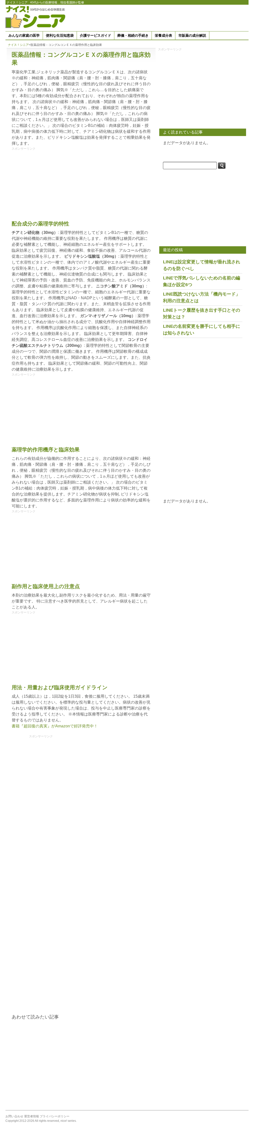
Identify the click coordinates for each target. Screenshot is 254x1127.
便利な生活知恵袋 (60, 35)
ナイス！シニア (17, 2)
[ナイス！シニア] (36, 17)
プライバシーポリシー (54, 1116)
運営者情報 (31, 1116)
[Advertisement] (158, 17)
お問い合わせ (14, 1116)
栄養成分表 (163, 35)
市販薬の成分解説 (192, 35)
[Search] (221, 166)
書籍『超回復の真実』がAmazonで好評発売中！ (55, 726)
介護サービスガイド (95, 35)
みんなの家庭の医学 (24, 35)
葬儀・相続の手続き (133, 35)
